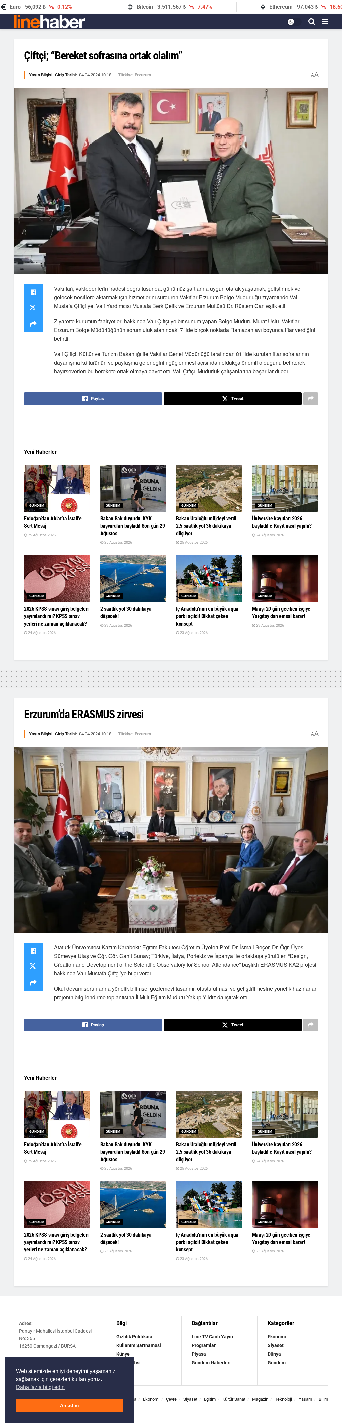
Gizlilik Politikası (134, 1336)
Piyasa (199, 1354)
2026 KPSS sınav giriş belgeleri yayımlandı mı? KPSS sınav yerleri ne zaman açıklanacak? (56, 616)
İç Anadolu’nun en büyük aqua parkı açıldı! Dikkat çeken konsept (207, 616)
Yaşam (305, 1399)
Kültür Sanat (233, 1399)
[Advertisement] (171, 427)
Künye (123, 1354)
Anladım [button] (69, 1405)
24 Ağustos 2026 (269, 535)
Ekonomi (277, 1336)
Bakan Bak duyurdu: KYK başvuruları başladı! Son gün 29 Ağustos (132, 526)
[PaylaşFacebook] (33, 292)
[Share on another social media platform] (33, 324)
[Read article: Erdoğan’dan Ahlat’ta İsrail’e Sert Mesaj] (57, 488)
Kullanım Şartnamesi (138, 1345)
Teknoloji (283, 1399)
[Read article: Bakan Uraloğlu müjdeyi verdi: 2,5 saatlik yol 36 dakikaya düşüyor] (209, 488)
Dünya (274, 1354)
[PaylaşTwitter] (33, 308)
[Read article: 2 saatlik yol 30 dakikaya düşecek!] (133, 578)
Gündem (36, 505)
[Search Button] (311, 21)
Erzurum (143, 74)
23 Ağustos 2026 (117, 625)
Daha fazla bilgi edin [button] (40, 1387)
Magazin (260, 1399)
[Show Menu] (325, 21)
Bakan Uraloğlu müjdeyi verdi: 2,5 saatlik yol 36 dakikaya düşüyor (207, 526)
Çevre (171, 1399)
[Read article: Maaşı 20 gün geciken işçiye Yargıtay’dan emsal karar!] (285, 578)
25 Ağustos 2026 (41, 535)
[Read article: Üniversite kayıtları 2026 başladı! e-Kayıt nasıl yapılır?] (285, 488)
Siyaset (276, 1345)
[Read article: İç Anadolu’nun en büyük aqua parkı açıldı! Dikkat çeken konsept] (209, 578)
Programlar (204, 1345)
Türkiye (125, 74)
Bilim (323, 1399)
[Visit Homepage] (50, 21)
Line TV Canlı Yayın (212, 1336)
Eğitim (210, 1399)
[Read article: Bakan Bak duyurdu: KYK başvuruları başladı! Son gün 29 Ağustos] (133, 488)
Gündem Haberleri (211, 1362)
